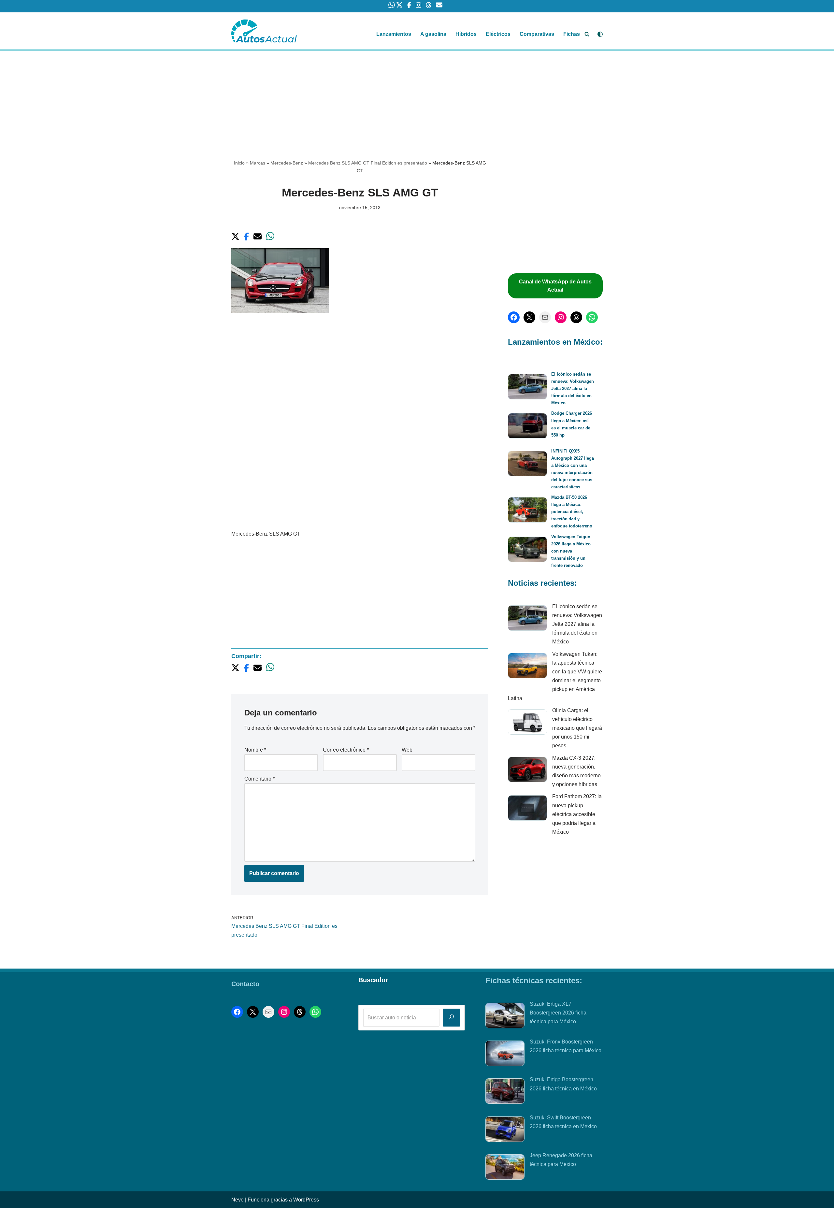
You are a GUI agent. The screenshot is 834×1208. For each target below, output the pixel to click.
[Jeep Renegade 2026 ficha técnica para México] (505, 1168)
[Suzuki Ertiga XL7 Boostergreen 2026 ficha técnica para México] (505, 1017)
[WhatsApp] (592, 317)
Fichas (571, 34)
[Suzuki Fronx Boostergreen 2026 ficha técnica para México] (505, 1055)
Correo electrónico (346, 750)
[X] (529, 317)
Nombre (255, 750)
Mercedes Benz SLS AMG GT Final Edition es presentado (367, 162)
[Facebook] (514, 317)
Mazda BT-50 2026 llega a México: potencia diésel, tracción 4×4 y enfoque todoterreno (571, 511)
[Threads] (576, 317)
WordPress (306, 1199)
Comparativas (537, 34)
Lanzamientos (393, 34)
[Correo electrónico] (545, 317)
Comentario (259, 779)
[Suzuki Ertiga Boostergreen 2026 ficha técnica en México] (505, 1092)
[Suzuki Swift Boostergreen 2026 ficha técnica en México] (505, 1130)
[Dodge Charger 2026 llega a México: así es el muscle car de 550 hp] (527, 427)
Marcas (257, 162)
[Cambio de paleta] (600, 34)
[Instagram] (561, 317)
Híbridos (466, 34)
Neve (237, 1199)
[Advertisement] (417, 98)
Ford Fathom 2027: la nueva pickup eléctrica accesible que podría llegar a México (577, 814)
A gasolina (433, 34)
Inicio (239, 162)
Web (407, 750)
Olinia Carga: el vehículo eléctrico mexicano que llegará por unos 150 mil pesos (577, 728)
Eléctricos (498, 34)
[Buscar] (586, 34)
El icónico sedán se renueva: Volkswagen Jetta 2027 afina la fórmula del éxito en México (572, 388)
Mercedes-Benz (286, 162)
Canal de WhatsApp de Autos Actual (555, 286)
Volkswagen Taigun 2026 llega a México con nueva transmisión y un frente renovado (571, 551)
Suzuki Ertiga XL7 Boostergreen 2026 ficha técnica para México (558, 1012)
